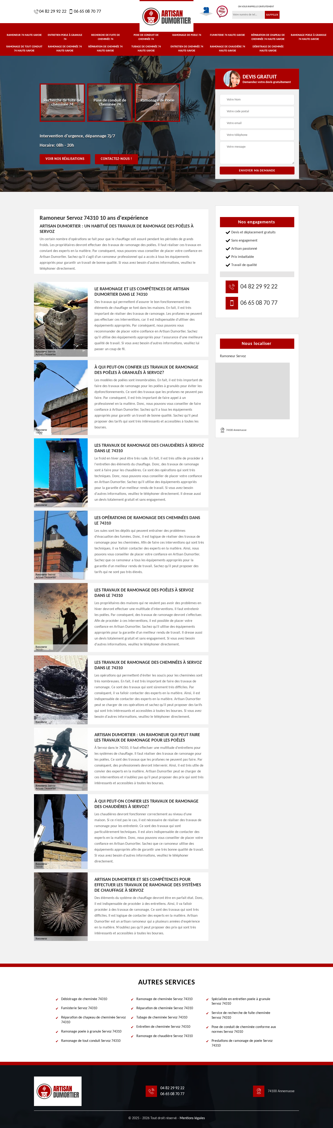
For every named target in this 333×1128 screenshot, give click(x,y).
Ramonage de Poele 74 (186, 35)
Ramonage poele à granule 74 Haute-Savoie (308, 37)
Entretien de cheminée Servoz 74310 (163, 1027)
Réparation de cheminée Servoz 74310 (164, 1008)
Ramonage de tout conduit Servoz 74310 (91, 1041)
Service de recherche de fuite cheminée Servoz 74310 (241, 1015)
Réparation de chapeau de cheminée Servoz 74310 (93, 1020)
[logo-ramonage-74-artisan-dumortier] (166, 16)
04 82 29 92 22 (52, 11)
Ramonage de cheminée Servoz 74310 (164, 999)
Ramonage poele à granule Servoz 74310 (91, 1031)
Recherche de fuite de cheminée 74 (105, 37)
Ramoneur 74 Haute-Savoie (24, 35)
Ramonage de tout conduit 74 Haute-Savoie (24, 48)
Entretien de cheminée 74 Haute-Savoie (187, 48)
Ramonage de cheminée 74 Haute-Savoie (65, 48)
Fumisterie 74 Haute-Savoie (227, 35)
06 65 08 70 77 (87, 11)
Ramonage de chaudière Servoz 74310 (164, 1036)
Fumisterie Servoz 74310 (79, 1008)
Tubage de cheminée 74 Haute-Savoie (146, 48)
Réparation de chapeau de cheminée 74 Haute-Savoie (268, 37)
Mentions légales (192, 1118)
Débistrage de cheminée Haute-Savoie (268, 48)
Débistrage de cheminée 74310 (84, 999)
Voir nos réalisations (65, 159)
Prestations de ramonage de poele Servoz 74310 (242, 1043)
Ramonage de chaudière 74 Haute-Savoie (227, 48)
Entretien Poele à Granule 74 (65, 37)
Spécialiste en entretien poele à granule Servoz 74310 (241, 1001)
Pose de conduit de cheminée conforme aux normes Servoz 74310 (244, 1029)
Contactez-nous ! (116, 159)
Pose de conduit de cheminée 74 (146, 37)
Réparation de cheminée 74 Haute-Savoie (105, 48)
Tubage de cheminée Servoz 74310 (161, 1017)
